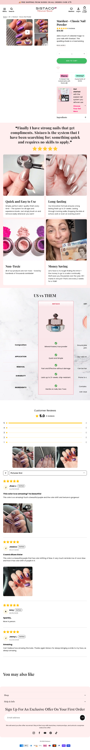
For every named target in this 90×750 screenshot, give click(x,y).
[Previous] (3, 676)
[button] (4, 9)
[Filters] (5, 473)
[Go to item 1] (23, 457)
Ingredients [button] (62, 117)
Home (5, 17)
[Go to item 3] (67, 457)
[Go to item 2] (45, 457)
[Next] (86, 676)
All (9, 17)
